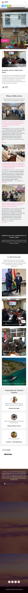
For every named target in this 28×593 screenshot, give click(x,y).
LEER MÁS (5, 40)
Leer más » (4, 142)
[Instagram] (15, 582)
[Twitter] (5, 6)
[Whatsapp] (8, 6)
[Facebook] (2, 6)
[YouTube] (19, 582)
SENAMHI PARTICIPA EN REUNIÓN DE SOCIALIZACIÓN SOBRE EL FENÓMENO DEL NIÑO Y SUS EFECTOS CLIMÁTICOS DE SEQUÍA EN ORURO (13, 205)
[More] (10, 6)
